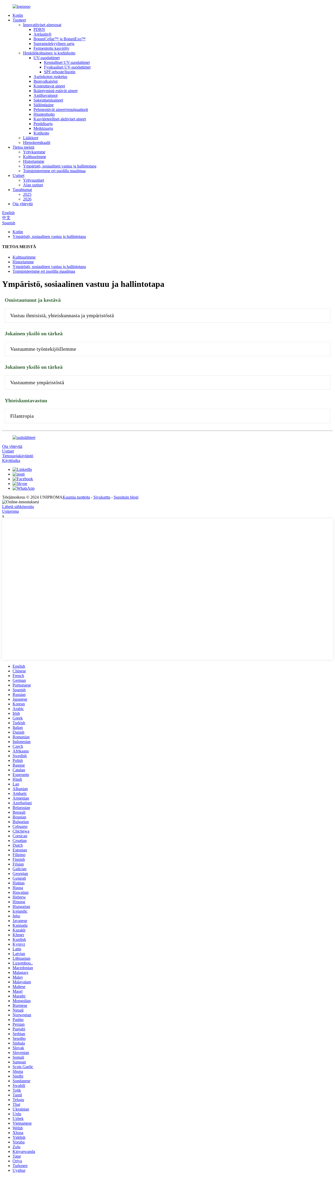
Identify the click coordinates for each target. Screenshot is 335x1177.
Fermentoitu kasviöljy (51, 48)
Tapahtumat (22, 189)
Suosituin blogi (126, 497)
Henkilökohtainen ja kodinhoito (49, 53)
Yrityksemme (34, 152)
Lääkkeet (30, 138)
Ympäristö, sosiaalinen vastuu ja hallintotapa (59, 166)
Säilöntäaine (44, 105)
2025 (27, 194)
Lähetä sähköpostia (18, 506)
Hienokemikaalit (36, 142)
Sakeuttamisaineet (48, 100)
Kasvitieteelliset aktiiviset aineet (60, 119)
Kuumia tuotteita (76, 497)
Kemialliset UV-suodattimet (67, 62)
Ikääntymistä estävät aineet (55, 90)
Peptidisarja (43, 123)
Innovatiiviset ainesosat (42, 25)
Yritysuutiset (33, 180)
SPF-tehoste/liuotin (59, 72)
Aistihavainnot (46, 95)
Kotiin (18, 15)
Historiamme (33, 161)
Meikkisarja (43, 128)
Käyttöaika (11, 460)
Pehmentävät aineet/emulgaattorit (61, 109)
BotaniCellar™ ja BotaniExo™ (60, 39)
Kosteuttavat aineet (49, 86)
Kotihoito (41, 133)
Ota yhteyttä (23, 204)
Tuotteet (19, 20)
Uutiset (18, 175)
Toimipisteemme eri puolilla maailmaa (54, 171)
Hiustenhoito (44, 114)
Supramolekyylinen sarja (54, 43)
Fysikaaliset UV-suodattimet (67, 67)
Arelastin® (43, 34)
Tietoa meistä (23, 147)
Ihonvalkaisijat (46, 81)
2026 (27, 199)
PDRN (39, 29)
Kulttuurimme (34, 156)
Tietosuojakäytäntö (17, 456)
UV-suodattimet (47, 57)
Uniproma (10, 511)
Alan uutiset (33, 185)
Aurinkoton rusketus (50, 76)
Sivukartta (101, 497)
